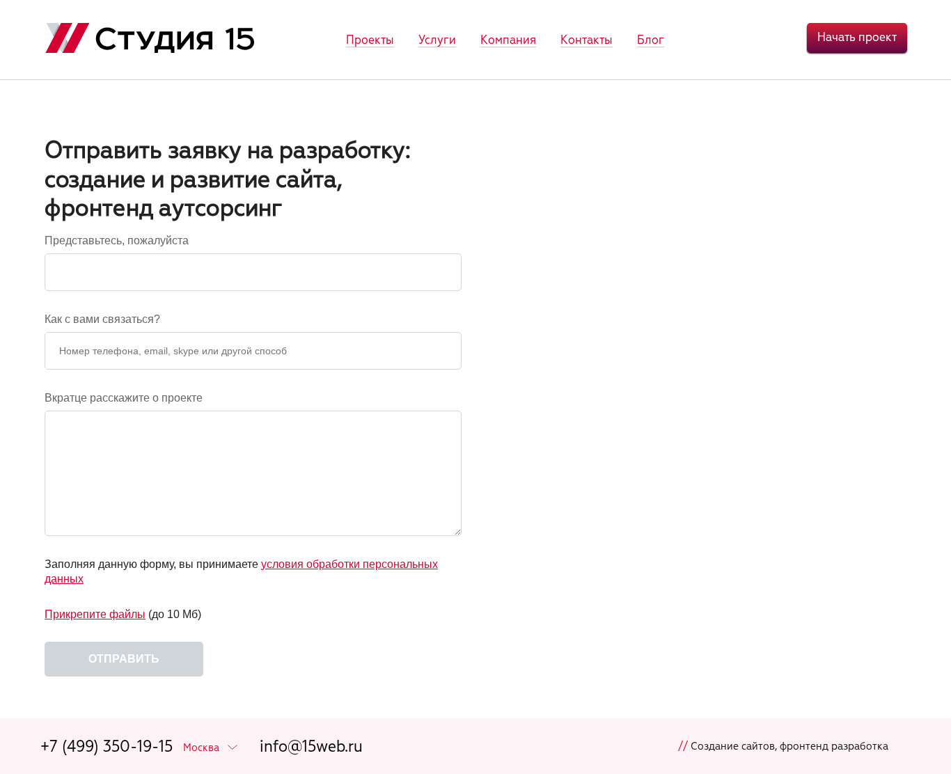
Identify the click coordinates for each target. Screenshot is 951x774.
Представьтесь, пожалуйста (117, 240)
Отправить (123, 659)
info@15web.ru (311, 746)
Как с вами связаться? (102, 319)
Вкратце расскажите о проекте (124, 398)
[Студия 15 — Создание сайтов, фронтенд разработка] (149, 40)
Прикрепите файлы (95, 614)
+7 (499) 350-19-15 (106, 746)
